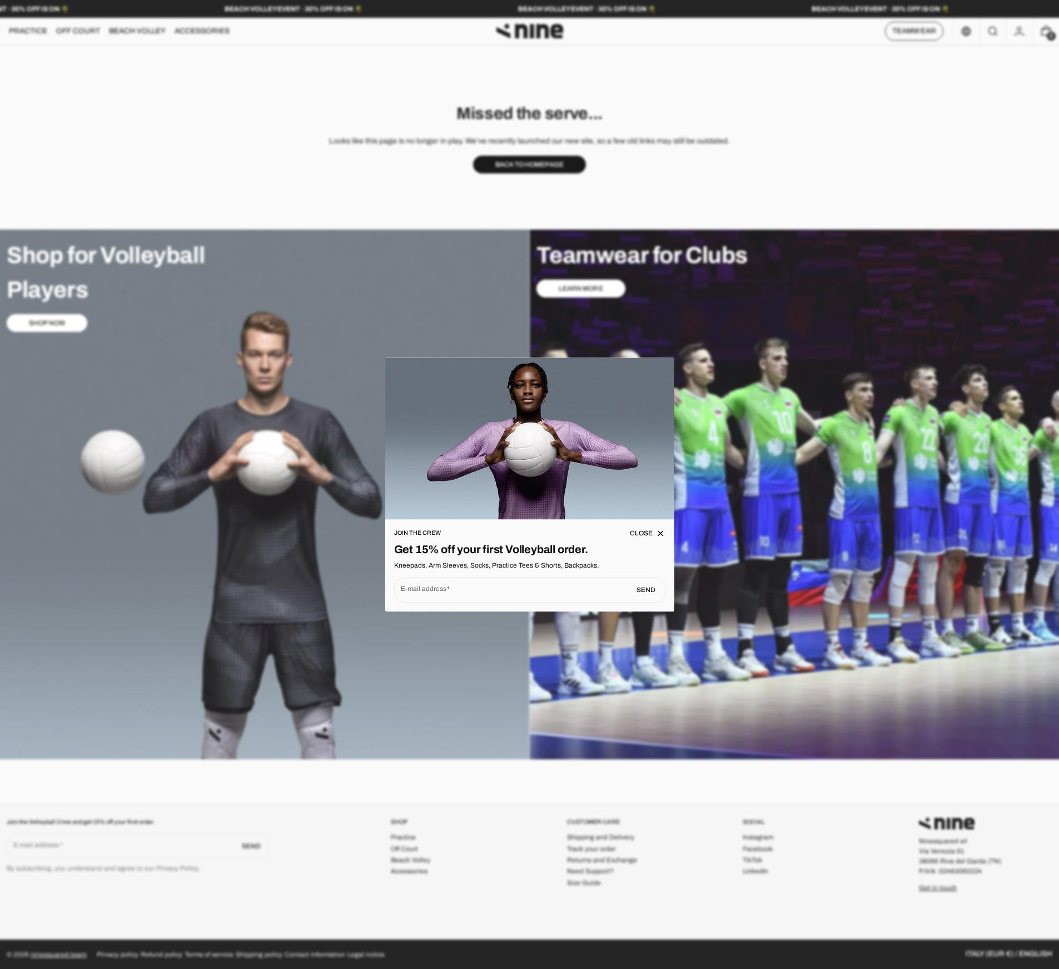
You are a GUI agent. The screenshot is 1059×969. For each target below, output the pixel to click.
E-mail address (424, 589)
